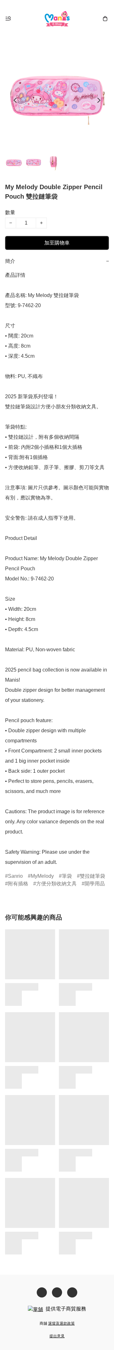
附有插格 (18, 883)
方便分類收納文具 (56, 883)
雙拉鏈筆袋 (92, 876)
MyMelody (42, 876)
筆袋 (67, 876)
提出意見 (57, 1336)
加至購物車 (57, 242)
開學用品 (95, 883)
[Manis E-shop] (57, 18)
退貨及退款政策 (61, 1323)
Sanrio (15, 876)
